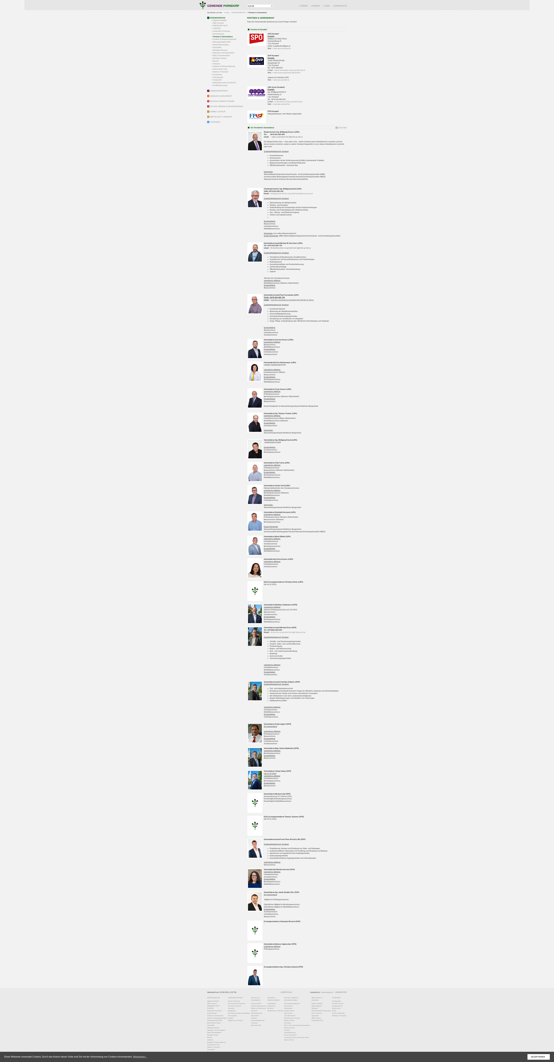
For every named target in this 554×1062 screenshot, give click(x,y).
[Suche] (272, 6)
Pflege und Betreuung (258, 1008)
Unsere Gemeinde (234, 1001)
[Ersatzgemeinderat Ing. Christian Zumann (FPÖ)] (255, 986)
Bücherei (270, 1008)
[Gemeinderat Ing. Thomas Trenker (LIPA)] (255, 432)
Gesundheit (255, 1015)
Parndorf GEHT (256, 1003)
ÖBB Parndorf (316, 1018)
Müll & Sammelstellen (221, 56)
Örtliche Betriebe (317, 1003)
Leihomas (254, 1023)
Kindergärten (271, 1003)
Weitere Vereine (289, 1020)
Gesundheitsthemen (258, 1020)
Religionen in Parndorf (235, 1020)
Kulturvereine (288, 1006)
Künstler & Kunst (337, 1003)
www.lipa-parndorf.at (282, 104)
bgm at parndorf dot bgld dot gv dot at (287, 137)
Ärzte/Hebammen (257, 1013)
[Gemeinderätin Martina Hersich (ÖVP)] (255, 888)
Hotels (334, 1011)
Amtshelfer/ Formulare (221, 31)
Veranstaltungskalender (292, 1003)
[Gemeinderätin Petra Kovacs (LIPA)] (255, 578)
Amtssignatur (218, 77)
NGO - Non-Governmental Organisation (297, 1025)
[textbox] (259, 6)
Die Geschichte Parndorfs (236, 1003)
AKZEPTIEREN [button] (538, 1057)
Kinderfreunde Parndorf (292, 1018)
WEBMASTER (341, 992)
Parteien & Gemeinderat (223, 37)
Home (227, 12)
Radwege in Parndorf (339, 1015)
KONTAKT (316, 6)
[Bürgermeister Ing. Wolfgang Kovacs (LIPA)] (255, 151)
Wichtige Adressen (220, 50)
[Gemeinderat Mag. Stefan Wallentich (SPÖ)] (255, 767)
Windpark (314, 1008)
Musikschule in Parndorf (275, 1011)
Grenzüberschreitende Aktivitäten (239, 1013)
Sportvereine (288, 1008)
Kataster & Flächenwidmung (224, 66)
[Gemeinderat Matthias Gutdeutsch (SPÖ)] (255, 623)
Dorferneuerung (289, 1028)
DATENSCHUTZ (340, 6)
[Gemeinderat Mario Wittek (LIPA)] (255, 555)
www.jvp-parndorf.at (281, 80)
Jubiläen (231, 1018)
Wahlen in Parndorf (220, 72)
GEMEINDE (223, 6)
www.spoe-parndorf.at (282, 48)
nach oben (342, 128)
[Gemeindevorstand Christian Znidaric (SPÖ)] (255, 701)
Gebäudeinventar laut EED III (224, 83)
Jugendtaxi (315, 1015)
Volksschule (271, 1006)
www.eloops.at (327, 992)
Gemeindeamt (218, 34)
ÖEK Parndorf (218, 23)
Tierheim (287, 1030)
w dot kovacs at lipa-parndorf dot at (288, 102)
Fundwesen (217, 75)
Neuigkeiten (232, 1011)
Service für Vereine (290, 1035)
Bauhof (216, 61)
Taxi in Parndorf (316, 1013)
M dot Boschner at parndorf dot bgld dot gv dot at (291, 248)
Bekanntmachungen (221, 45)
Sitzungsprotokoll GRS (222, 42)
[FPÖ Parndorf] (256, 123)
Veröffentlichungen (220, 85)
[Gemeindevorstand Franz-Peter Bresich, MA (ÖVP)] (255, 858)
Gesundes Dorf (256, 1025)
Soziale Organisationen (259, 1006)
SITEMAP (304, 6)
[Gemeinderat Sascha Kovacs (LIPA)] (255, 358)
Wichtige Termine (220, 58)
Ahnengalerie (232, 1015)
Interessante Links (220, 69)
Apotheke (254, 1011)
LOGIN (327, 6)
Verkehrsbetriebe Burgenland (321, 1011)
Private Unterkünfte (338, 1013)
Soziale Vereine (289, 1011)
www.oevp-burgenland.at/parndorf (287, 73)
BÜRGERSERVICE (239, 12)
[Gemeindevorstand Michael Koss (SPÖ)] (255, 646)
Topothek (231, 1008)
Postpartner (217, 80)
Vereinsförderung (289, 1032)
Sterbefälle (217, 47)
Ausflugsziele (336, 1001)
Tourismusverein (337, 1006)
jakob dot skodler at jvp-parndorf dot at (290, 70)
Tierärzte (254, 1018)
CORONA (217, 28)
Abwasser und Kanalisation (223, 53)
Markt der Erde (289, 1040)
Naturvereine (288, 1013)
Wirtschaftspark (316, 1006)
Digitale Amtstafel (220, 20)
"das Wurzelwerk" (290, 1015)
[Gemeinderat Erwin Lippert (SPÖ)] (255, 743)
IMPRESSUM (286, 992)
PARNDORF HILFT (220, 26)
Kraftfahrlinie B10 (317, 1020)
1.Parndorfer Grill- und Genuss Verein (296, 1037)
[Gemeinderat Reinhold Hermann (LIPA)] (255, 531)
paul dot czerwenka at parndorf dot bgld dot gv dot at (292, 300)
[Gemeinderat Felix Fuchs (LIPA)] (255, 481)
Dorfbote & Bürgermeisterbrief (224, 39)
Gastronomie (336, 1008)
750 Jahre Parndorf (234, 1006)
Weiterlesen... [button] (140, 1057)
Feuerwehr (287, 1023)
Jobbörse (216, 64)
